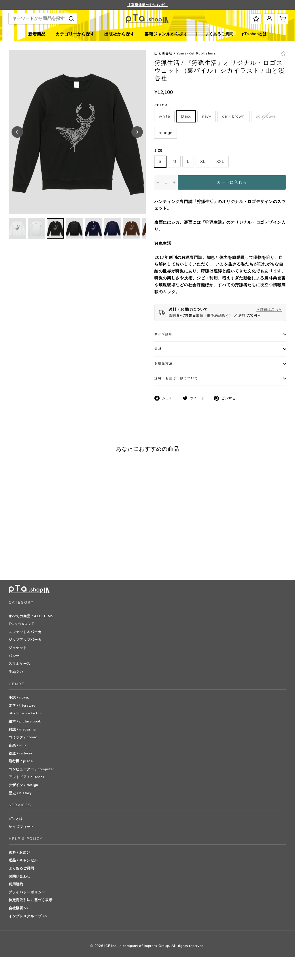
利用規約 (16, 884)
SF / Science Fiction (26, 713)
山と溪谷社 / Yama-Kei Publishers (185, 53)
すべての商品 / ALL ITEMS (31, 616)
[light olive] (40, 561)
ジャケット (18, 647)
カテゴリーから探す (75, 34)
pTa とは (16, 818)
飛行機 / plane (21, 761)
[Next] (137, 132)
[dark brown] (33, 561)
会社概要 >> (19, 908)
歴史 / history (20, 793)
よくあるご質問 (219, 34)
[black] (18, 561)
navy (206, 116)
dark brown (233, 116)
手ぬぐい (16, 671)
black (186, 116)
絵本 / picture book (25, 721)
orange (165, 132)
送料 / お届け (20, 852)
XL (202, 161)
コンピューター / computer (31, 769)
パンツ (14, 656)
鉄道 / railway (20, 753)
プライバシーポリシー (27, 892)
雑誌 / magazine (22, 729)
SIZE (158, 150)
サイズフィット (21, 826)
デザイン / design (23, 785)
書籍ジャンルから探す (166, 34)
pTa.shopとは (254, 34)
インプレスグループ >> (28, 916)
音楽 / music (19, 745)
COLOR (161, 105)
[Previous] (17, 132)
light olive (266, 116)
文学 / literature (22, 705)
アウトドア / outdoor (26, 777)
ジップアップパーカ (25, 639)
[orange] (47, 561)
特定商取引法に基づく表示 (30, 900)
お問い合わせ (20, 876)
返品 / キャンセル (23, 860)
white (164, 116)
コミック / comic (23, 737)
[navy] (26, 561)
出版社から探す (119, 34)
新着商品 (37, 34)
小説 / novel (19, 697)
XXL (220, 161)
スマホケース (20, 663)
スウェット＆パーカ (25, 632)
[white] (11, 561)
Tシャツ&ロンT (21, 624)
